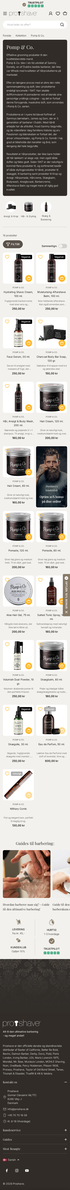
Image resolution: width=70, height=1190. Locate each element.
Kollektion (21, 35)
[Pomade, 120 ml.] (18, 526)
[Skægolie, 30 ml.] (18, 720)
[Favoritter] (58, 13)
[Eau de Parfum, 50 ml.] (51, 720)
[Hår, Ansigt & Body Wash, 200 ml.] (18, 397)
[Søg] (62, 24)
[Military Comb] (18, 784)
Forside (7, 35)
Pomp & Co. (18, 287)
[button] (66, 595)
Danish (12, 1159)
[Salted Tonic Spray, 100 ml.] (51, 591)
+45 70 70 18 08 (17, 1115)
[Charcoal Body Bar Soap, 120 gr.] (51, 332)
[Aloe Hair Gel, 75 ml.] (18, 591)
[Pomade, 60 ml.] (51, 526)
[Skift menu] (5, 13)
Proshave (18, 1183)
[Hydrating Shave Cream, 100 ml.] (18, 268)
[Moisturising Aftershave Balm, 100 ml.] (51, 268)
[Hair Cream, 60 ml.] (18, 461)
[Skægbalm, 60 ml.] (51, 655)
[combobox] (35, 25)
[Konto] (50, 13)
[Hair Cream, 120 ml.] (51, 397)
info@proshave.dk (18, 1109)
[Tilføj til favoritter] (7, 257)
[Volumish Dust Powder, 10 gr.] (18, 655)
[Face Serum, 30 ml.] (18, 332)
